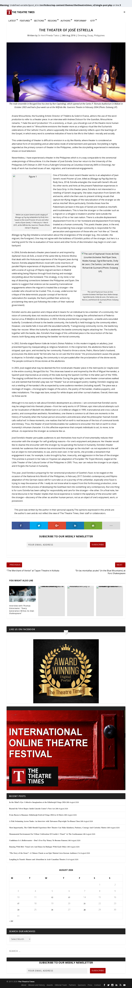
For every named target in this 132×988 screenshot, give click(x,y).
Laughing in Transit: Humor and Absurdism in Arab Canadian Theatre (37, 859)
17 (18, 903)
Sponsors (82, 985)
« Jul (11, 921)
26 (52, 909)
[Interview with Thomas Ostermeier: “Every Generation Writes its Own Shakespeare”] (22, 594)
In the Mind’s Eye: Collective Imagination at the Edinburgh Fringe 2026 (37, 802)
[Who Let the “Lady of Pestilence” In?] (80, 601)
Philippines (99, 35)
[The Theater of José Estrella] (66, 72)
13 (69, 897)
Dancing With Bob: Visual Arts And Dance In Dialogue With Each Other (37, 846)
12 (52, 897)
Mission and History (36, 985)
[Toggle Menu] (124, 12)
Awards (50, 985)
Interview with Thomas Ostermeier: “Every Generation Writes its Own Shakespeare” (21, 609)
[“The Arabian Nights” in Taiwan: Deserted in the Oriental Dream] (51, 601)
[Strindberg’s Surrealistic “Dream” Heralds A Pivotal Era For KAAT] (109, 601)
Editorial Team (61, 985)
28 (84, 909)
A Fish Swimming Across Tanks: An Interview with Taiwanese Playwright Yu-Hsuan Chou (44, 821)
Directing (82, 35)
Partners (72, 985)
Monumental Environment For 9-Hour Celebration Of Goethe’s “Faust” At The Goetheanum (45, 834)
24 (18, 909)
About (23, 985)
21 (84, 903)
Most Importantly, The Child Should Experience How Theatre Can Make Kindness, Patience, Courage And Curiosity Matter (57, 827)
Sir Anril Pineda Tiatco (48, 35)
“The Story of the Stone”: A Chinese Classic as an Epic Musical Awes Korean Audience (43, 853)
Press (90, 985)
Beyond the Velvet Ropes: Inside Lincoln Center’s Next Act (32, 808)
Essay (90, 35)
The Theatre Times (26, 981)
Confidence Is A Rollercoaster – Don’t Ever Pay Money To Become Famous (38, 840)
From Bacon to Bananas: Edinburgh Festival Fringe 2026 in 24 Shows (36, 815)
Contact (97, 985)
